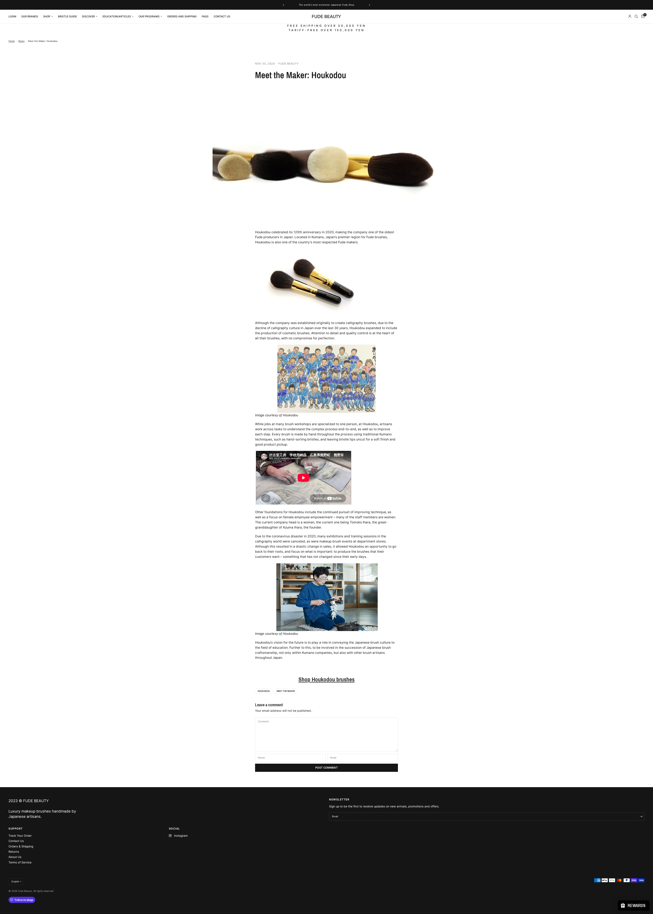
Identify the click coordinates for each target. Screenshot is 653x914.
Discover (88, 16)
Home (12, 41)
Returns (14, 851)
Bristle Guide (67, 16)
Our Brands (29, 16)
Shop (46, 16)
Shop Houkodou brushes (326, 679)
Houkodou (264, 691)
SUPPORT (16, 828)
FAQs (205, 16)
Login (12, 16)
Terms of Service (20, 862)
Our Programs (149, 16)
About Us (15, 857)
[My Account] (630, 16)
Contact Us (16, 841)
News (21, 41)
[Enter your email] (641, 816)
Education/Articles (117, 16)
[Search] (636, 16)
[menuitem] (14, 16)
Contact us (222, 16)
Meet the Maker (286, 691)
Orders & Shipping (21, 846)
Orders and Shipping (182, 16)
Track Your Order (20, 835)
